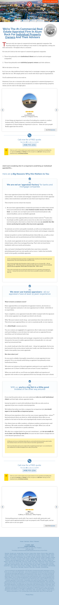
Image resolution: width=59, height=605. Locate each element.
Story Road (51, 564)
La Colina (27, 560)
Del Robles (38, 556)
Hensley (28, 558)
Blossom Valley (44, 553)
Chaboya (43, 554)
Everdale (43, 557)
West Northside (51, 565)
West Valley (20, 567)
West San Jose (14, 567)
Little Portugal (33, 560)
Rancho (46, 561)
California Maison (13, 554)
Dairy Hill (33, 556)
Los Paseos (44, 560)
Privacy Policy (29, 594)
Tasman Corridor (21, 565)
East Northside (19, 557)
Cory (24, 556)
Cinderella (48, 554)
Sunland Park (7, 565)
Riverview (17, 563)
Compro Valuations (29, 9)
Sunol (11, 565)
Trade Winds (34, 565)
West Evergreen (44, 565)
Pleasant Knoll (41, 561)
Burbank (7, 554)
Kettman (50, 558)
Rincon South (12, 563)
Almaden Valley (20, 553)
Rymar (21, 563)
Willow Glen (32, 567)
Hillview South (44, 558)
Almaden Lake (13, 553)
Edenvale (38, 557)
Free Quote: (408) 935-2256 (50, 1)
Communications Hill (17, 556)
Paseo (36, 561)
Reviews (41, 20)
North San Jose (12, 561)
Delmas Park (44, 556)
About (33, 20)
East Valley (32, 557)
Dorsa (52, 556)
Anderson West (33, 553)
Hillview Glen (37, 558)
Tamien (15, 565)
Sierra (22, 564)
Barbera (38, 553)
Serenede (51, 563)
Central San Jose (32, 554)
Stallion (39, 564)
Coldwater (10, 556)
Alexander (7, 553)
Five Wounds (13, 558)
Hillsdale (32, 558)
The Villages (28, 565)
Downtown (6, 557)
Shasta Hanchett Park (15, 564)
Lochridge (38, 560)
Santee (47, 563)
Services (25, 20)
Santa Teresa (35, 563)
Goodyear (19, 558)
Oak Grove (24, 561)
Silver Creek (26, 564)
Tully (39, 565)
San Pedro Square (28, 563)
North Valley (18, 561)
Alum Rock (26, 553)
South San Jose (33, 564)
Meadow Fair (50, 560)
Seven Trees (7, 564)
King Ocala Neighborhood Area (17, 560)
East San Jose (27, 557)
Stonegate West (44, 564)
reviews (53, 129)
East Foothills (13, 557)
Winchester (37, 567)
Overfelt (29, 561)
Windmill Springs (44, 567)
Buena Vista (51, 553)
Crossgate (28, 556)
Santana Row (42, 563)
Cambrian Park (21, 554)
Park (33, 561)
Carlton (26, 554)
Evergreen (47, 557)
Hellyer (23, 558)
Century (38, 554)
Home (18, 20)
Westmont (26, 567)
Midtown (6, 561)
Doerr (49, 556)
